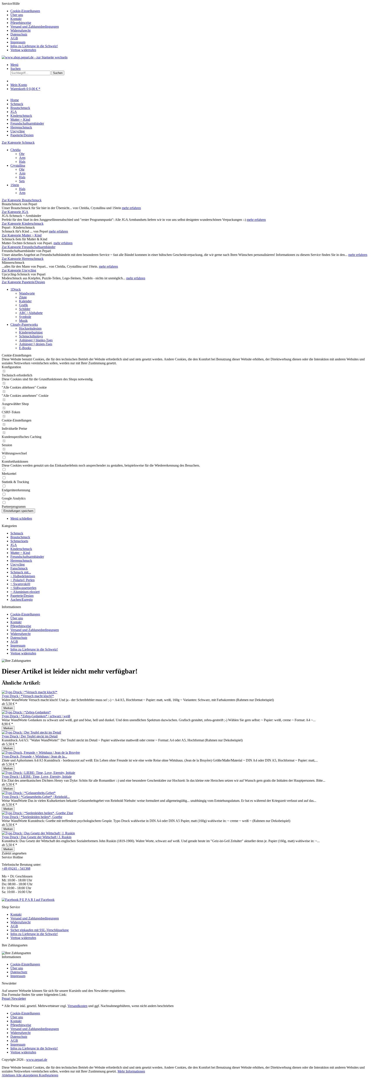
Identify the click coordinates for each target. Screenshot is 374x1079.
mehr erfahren (131, 208)
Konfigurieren (48, 1075)
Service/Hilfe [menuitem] (30, 27)
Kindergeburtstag (31, 332)
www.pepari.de (36, 1059)
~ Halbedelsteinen (22, 576)
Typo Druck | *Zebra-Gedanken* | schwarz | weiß (36, 716)
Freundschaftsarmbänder (27, 556)
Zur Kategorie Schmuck (18, 142)
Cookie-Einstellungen (25, 11)
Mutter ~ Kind (20, 553)
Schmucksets (19, 541)
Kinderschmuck (21, 549)
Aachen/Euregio (21, 599)
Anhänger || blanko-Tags (36, 340)
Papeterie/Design (22, 595)
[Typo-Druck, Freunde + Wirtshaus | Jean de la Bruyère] (41, 752)
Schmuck (16, 533)
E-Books (25, 348)
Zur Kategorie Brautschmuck (22, 200)
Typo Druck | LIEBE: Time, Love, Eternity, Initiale (37, 776)
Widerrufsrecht (20, 30)
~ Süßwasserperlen (23, 588)
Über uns (16, 15)
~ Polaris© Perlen (22, 580)
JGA (13, 545)
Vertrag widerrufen (23, 50)
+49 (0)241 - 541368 (16, 868)
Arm (22, 157)
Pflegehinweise (20, 22)
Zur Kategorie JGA (15, 212)
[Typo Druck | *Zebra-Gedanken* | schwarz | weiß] (26, 712)
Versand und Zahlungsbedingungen (34, 26)
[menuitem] (191, 11)
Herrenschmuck (21, 560)
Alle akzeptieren (27, 1075)
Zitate (23, 297)
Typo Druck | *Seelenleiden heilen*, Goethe (32, 817)
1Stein (14, 185)
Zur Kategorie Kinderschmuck (23, 223)
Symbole (25, 317)
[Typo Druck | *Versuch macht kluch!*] (29, 692)
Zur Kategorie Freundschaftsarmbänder (28, 247)
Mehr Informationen (131, 1071)
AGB (14, 38)
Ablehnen (9, 1075)
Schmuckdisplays (31, 336)
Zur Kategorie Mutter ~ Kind (22, 235)
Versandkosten (77, 1006)
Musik (23, 320)
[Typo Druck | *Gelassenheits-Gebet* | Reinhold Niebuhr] (29, 793)
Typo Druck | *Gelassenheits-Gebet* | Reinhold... (36, 797)
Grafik (23, 305)
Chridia (15, 150)
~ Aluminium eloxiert (25, 592)
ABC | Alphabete (31, 313)
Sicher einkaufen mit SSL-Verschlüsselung (39, 930)
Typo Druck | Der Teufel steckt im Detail (30, 736)
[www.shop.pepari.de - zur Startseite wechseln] (35, 57)
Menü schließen (21, 518)
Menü (14, 65)
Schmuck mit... (20, 572)
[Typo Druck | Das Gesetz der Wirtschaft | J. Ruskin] (38, 833)
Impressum (17, 42)
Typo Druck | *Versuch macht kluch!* (28, 696)
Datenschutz (18, 34)
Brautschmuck (20, 537)
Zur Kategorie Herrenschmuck (23, 258)
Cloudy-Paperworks (24, 324)
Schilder (24, 309)
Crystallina (17, 165)
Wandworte (27, 293)
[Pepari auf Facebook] (10, 900)
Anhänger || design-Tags (35, 344)
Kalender (25, 301)
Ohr (21, 154)
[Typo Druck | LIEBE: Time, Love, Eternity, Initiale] (38, 773)
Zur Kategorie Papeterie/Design (23, 282)
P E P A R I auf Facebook (37, 900)
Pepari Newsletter (14, 998)
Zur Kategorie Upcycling (19, 270)
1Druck (15, 289)
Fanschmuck (19, 568)
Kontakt (15, 19)
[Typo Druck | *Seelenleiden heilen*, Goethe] (37, 813)
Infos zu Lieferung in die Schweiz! (34, 46)
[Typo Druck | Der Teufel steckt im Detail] (31, 732)
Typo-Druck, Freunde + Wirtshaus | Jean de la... (34, 756)
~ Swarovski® (20, 584)
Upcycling (17, 564)
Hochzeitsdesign (30, 328)
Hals (22, 161)
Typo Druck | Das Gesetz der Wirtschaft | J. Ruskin (36, 837)
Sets (22, 181)
